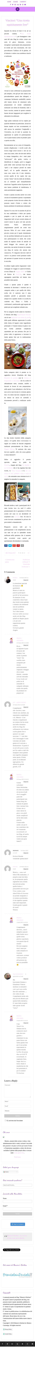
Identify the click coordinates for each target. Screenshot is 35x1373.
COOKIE (15, 2)
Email (5, 1206)
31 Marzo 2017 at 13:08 (23, 642)
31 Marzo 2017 (11, 553)
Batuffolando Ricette (24, 314)
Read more (17, 1157)
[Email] (22, 546)
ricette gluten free (19, 1153)
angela (15, 577)
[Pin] (18, 546)
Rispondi (26, 580)
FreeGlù (18, 274)
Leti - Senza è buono (19, 702)
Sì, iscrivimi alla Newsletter (15, 1120)
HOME (9, 2)
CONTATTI (23, 2)
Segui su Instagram (19, 1224)
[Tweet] (10, 546)
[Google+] (15, 4)
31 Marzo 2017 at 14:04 (19, 704)
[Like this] (28, 553)
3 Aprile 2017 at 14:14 (22, 1020)
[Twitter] (12, 4)
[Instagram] (22, 4)
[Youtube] (25, 4)
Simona (15, 866)
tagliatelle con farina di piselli (20, 317)
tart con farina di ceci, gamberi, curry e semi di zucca (17, 473)
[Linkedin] (18, 4)
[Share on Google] (14, 546)
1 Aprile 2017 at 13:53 (22, 922)
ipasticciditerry (18, 974)
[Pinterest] (20, 4)
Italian (7, 1172)
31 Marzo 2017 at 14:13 (23, 779)
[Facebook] (10, 4)
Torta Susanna (16, 471)
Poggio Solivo (20, 271)
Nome (5, 1198)
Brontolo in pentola (11, 378)
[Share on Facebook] (6, 546)
